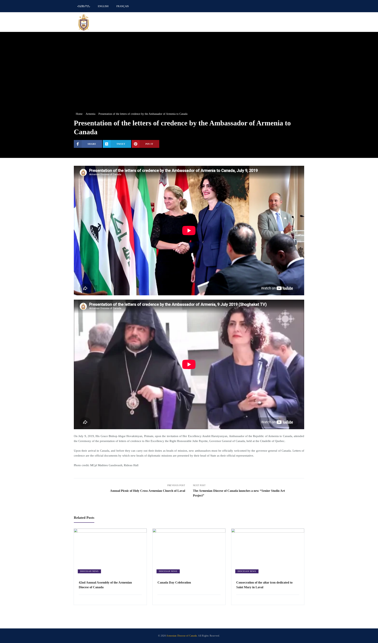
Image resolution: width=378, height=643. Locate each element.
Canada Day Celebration (174, 582)
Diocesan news (89, 571)
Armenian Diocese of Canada (181, 635)
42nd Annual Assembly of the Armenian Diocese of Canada (105, 585)
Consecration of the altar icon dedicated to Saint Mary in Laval (264, 585)
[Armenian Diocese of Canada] (84, 22)
